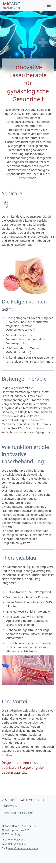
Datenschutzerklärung (18, 813)
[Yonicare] (11, 5)
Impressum (11, 806)
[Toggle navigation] (49, 5)
